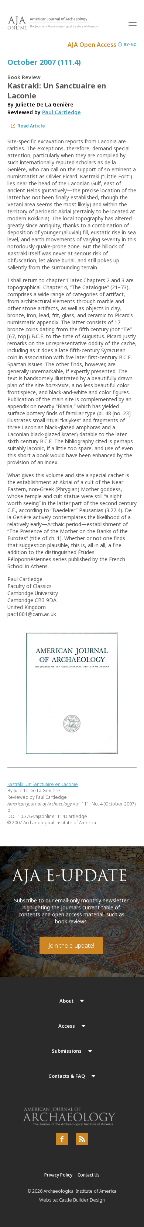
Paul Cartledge (61, 112)
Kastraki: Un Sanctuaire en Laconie (42, 784)
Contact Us (89, 1175)
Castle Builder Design (82, 1200)
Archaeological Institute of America (80, 1191)
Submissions (67, 1051)
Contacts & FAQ (66, 1076)
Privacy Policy (58, 1175)
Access (66, 1025)
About (66, 1000)
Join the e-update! (71, 945)
